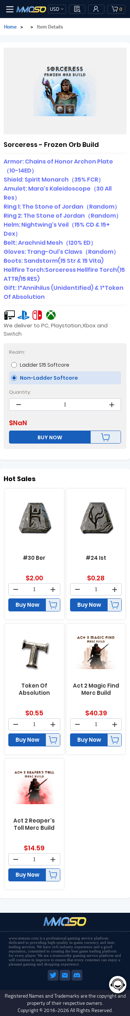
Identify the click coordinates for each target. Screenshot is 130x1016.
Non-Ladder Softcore (49, 377)
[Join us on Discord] (77, 979)
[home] (31, 9)
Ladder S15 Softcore (44, 365)
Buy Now (27, 605)
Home (10, 26)
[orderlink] (77, 9)
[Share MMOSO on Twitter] (54, 979)
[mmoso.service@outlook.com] (66, 979)
